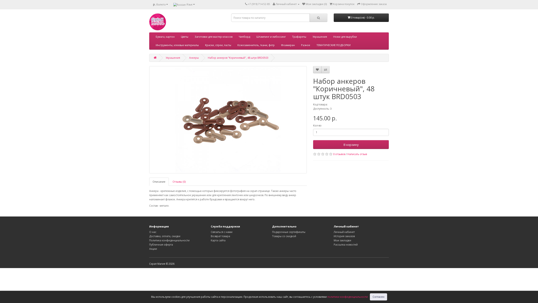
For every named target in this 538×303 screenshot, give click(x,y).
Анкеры (194, 58)
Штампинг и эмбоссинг (271, 37)
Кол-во (317, 125)
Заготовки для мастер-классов (213, 37)
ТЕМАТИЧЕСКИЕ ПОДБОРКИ (333, 45)
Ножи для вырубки (345, 37)
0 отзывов (339, 154)
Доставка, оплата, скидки (164, 236)
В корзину (351, 144)
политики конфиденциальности (347, 297)
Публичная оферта (161, 244)
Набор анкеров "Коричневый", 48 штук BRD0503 (238, 58)
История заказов (344, 236)
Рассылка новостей (346, 244)
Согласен (378, 297)
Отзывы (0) (179, 181)
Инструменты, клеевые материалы (177, 45)
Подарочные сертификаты (288, 232)
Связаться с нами (221, 232)
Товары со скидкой (284, 236)
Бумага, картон (165, 37)
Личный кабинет (344, 232)
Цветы (184, 37)
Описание (159, 181)
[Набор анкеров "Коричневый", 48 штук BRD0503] (228, 119)
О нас (152, 232)
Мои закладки (342, 240)
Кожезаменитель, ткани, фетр (256, 45)
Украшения (320, 37)
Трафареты (299, 37)
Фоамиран (288, 45)
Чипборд (244, 37)
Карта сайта (218, 240)
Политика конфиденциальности (169, 240)
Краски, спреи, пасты (218, 45)
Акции (153, 249)
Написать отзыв (357, 154)
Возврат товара (220, 236)
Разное (305, 45)
